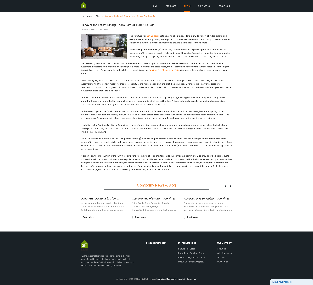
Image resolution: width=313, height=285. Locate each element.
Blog (98, 16)
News (187, 6)
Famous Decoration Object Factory (190, 261)
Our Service (222, 261)
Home (154, 6)
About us (223, 6)
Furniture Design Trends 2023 (191, 257)
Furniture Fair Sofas (186, 248)
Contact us (204, 6)
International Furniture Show (190, 253)
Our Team (222, 257)
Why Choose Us (224, 253)
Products (171, 6)
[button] (225, 186)
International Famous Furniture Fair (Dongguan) (176, 279)
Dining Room (153, 36)
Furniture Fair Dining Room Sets (164, 70)
